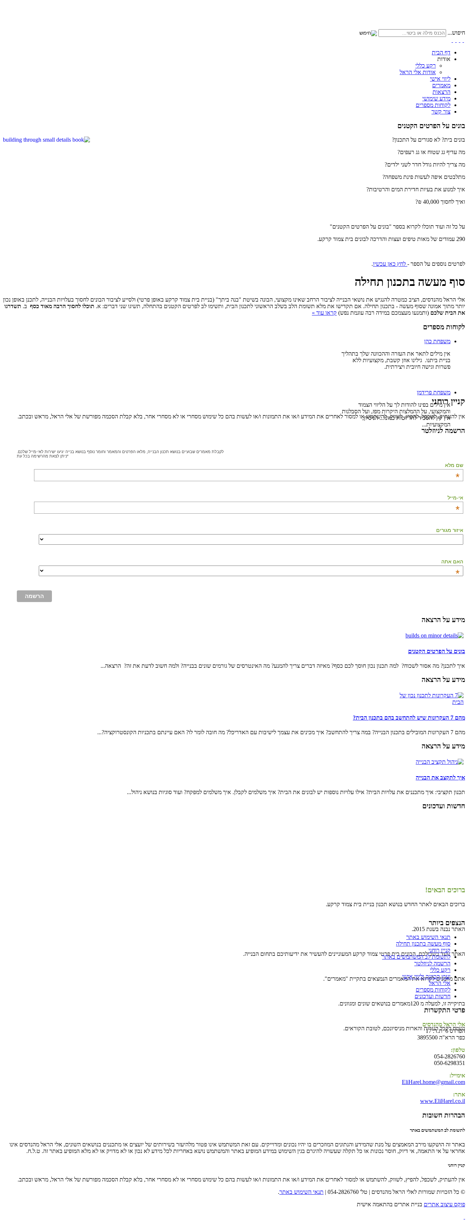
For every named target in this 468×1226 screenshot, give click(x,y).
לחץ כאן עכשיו (390, 264)
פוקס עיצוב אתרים (444, 1204)
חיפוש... (456, 33)
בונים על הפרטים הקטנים (436, 651)
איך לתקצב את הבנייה (440, 777)
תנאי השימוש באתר (301, 1192)
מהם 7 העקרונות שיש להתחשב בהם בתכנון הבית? (409, 717)
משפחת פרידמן (433, 392)
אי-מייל (455, 498)
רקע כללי (425, 65)
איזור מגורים (449, 530)
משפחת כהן (437, 341)
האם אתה (452, 561)
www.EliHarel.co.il (442, 1101)
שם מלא (454, 465)
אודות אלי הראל (418, 72)
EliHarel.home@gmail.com (433, 1082)
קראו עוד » (324, 313)
